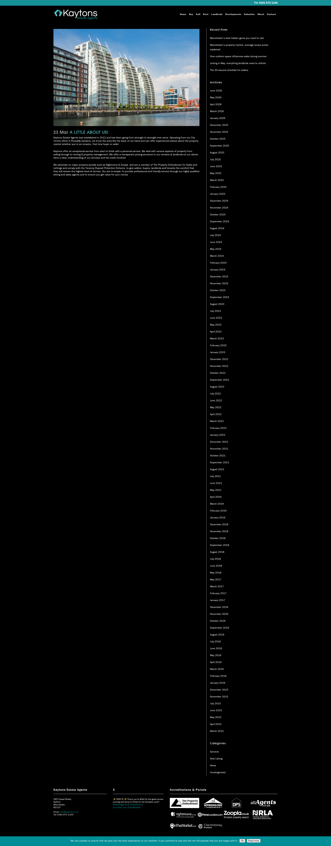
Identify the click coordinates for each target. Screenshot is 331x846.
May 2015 (215, 717)
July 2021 (215, 476)
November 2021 (219, 448)
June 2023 (216, 317)
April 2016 (216, 662)
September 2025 (219, 145)
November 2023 (219, 283)
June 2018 (216, 565)
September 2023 (219, 297)
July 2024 (215, 235)
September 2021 (219, 462)
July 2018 (215, 558)
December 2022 (219, 359)
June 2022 (216, 400)
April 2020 (216, 496)
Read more (253, 840)
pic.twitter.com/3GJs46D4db (127, 798)
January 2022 (217, 434)
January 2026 (217, 118)
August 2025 (217, 152)
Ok (242, 840)
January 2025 (217, 193)
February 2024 (218, 262)
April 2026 (216, 104)
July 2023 (215, 310)
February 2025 (218, 187)
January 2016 (217, 682)
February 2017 (218, 593)
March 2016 (217, 669)
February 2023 (218, 345)
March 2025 (217, 180)
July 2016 (215, 641)
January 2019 (217, 517)
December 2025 (219, 125)
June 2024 (216, 242)
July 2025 (215, 159)
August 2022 (217, 386)
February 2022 (218, 428)
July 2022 (215, 393)
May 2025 (215, 173)
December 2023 (219, 276)
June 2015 (216, 710)
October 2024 (217, 214)
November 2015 (219, 696)
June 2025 (216, 166)
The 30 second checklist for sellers (229, 70)
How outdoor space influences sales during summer (238, 56)
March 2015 (217, 731)
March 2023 (217, 338)
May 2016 (215, 655)
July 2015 (215, 703)
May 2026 (215, 97)
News (213, 765)
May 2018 (215, 572)
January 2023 (217, 352)
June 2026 (216, 90)
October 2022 (217, 372)
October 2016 (217, 620)
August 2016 (217, 634)
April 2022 (216, 414)
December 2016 (219, 607)
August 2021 (217, 469)
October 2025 (217, 138)
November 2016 (219, 613)
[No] (326, 841)
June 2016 (216, 648)
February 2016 (218, 675)
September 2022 (219, 379)
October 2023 (217, 290)
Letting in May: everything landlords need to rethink (238, 63)
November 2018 (219, 531)
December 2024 (219, 200)
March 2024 (217, 255)
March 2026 (217, 111)
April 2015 (216, 724)
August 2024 (217, 228)
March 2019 (217, 503)
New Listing (216, 758)
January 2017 (217, 600)
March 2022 (217, 421)
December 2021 (219, 441)
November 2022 (219, 366)
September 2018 (219, 545)
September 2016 (219, 627)
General (214, 751)
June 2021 (216, 483)
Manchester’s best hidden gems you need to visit (237, 38)
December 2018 (219, 524)
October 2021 (217, 455)
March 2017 (217, 586)
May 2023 (215, 324)
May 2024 (215, 248)
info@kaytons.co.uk (69, 811)
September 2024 (219, 221)
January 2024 (217, 269)
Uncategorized (217, 772)
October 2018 (217, 538)
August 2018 (217, 551)
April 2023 (216, 331)
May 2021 (215, 490)
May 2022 (215, 407)
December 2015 (219, 689)
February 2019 (218, 510)
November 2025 (219, 131)
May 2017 (215, 579)
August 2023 (217, 304)
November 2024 (219, 207)
